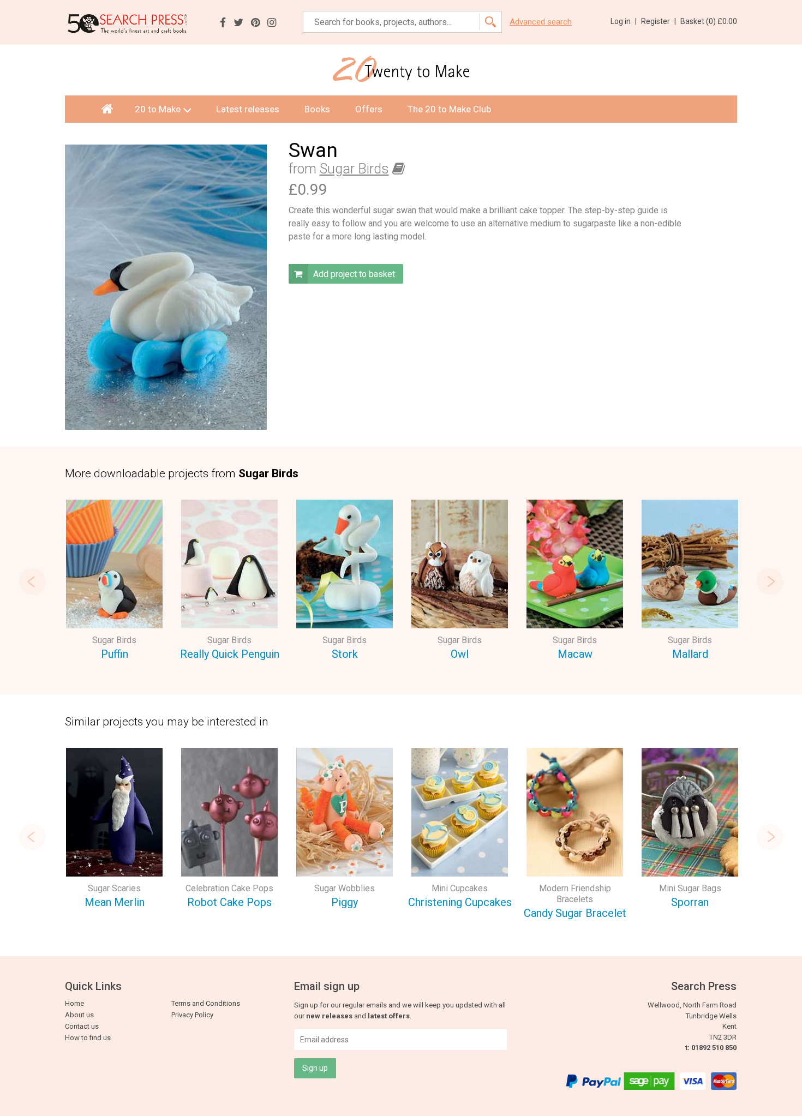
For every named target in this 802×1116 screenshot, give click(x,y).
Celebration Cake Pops (229, 888)
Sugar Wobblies (344, 888)
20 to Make (158, 109)
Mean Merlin (115, 902)
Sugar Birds (354, 169)
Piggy (344, 902)
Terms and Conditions (205, 1003)
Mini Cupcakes (460, 888)
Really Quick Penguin (229, 654)
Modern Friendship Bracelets (575, 893)
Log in (624, 21)
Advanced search (541, 22)
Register (658, 21)
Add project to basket (353, 274)
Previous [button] (32, 581)
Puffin (114, 654)
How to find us (88, 1038)
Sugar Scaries (114, 888)
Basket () (708, 21)
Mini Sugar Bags (690, 888)
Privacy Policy (192, 1015)
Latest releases (247, 109)
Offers (368, 109)
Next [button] (769, 581)
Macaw (575, 654)
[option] (114, 581)
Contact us (82, 1026)
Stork (345, 654)
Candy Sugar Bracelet (575, 913)
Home (74, 1003)
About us (79, 1015)
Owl (460, 654)
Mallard (690, 654)
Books (317, 109)
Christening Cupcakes (460, 902)
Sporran (690, 902)
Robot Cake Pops (229, 902)
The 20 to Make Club (449, 109)
